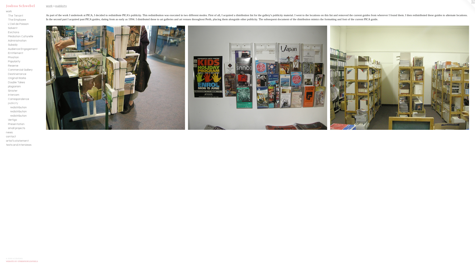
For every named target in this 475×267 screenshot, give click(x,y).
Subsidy (12, 44)
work (9, 11)
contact (11, 136)
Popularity (14, 61)
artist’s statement (17, 140)
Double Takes (16, 82)
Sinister (12, 90)
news (9, 132)
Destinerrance (17, 74)
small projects (16, 128)
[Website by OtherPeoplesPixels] (467, 7)
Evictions (13, 32)
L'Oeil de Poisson (18, 24)
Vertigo (12, 119)
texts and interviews (18, 145)
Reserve (13, 65)
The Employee (17, 19)
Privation (13, 57)
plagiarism (14, 86)
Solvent (12, 28)
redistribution (18, 107)
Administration (17, 40)
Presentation (16, 124)
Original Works (17, 78)
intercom (13, 94)
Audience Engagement (22, 49)
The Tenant (15, 15)
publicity (13, 103)
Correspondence (18, 99)
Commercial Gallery (20, 69)
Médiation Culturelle (20, 36)
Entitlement (15, 53)
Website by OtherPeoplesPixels (22, 261)
